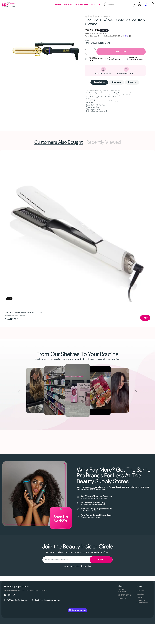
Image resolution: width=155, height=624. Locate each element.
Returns (132, 82)
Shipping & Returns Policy (142, 602)
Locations (140, 591)
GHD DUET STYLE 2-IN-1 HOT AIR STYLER (23, 313)
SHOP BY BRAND (124, 595)
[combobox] (119, 4)
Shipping (88, 33)
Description (99, 82)
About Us (122, 599)
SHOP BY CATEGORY (123, 591)
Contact (140, 598)
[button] (63, 4)
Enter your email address (56, 560)
